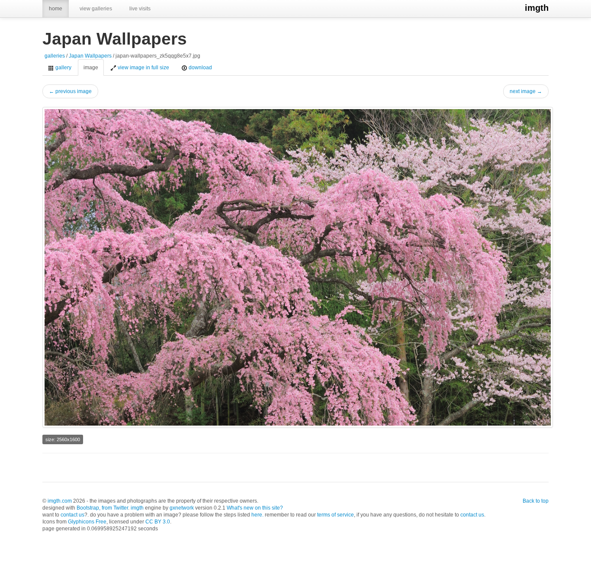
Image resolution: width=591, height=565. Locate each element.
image (91, 68)
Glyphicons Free (87, 522)
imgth (537, 8)
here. (257, 515)
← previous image (70, 91)
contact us (72, 515)
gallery (62, 68)
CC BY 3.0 (157, 522)
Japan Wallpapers (90, 56)
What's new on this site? (255, 508)
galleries (55, 56)
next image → (526, 91)
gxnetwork (182, 508)
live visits (140, 9)
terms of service (335, 515)
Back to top (536, 501)
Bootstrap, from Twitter (102, 508)
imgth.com (60, 501)
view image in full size (142, 68)
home (55, 9)
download (199, 68)
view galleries (96, 9)
